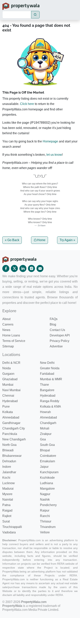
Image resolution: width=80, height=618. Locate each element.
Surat (6, 521)
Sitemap (8, 346)
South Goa (47, 444)
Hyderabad (47, 395)
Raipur (44, 510)
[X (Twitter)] (14, 268)
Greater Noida (49, 368)
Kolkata (7, 412)
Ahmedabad (10, 417)
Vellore (45, 532)
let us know (54, 154)
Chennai (8, 395)
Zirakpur (45, 434)
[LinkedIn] (22, 268)
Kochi (6, 477)
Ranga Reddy (49, 401)
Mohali (44, 428)
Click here (27, 104)
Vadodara (9, 532)
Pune (6, 406)
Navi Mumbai (11, 390)
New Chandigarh (14, 439)
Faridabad (47, 373)
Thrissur (45, 521)
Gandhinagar (11, 423)
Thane (44, 384)
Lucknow (8, 483)
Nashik (45, 499)
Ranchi (45, 516)
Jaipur (44, 466)
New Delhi (47, 362)
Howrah (45, 412)
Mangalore (47, 488)
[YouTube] (40, 268)
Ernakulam (47, 461)
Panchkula (9, 434)
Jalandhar (9, 472)
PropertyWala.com (33, 602)
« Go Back (12, 240)
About (6, 319)
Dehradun (9, 461)
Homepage (50, 141)
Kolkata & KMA (50, 406)
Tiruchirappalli (12, 527)
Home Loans (11, 335)
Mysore (7, 494)
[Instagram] (31, 268)
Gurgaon (8, 373)
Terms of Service (13, 341)
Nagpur (45, 494)
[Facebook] (5, 268)
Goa (43, 439)
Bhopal (45, 450)
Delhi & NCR (11, 362)
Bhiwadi (8, 450)
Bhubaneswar (12, 455)
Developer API (60, 335)
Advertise (56, 346)
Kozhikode (47, 477)
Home (41, 240)
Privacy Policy (59, 341)
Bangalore (47, 390)
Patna (6, 505)
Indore (6, 466)
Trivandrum (48, 527)
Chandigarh (48, 423)
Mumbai (7, 384)
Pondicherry (48, 505)
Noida (6, 368)
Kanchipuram (49, 472)
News (6, 330)
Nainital (7, 499)
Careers (7, 324)
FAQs (53, 319)
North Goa (9, 444)
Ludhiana (46, 483)
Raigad (7, 510)
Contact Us (57, 330)
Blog (53, 324)
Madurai (8, 488)
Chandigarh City (13, 428)
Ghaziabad (9, 379)
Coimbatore (48, 455)
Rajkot (6, 516)
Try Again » (67, 240)
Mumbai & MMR (51, 379)
